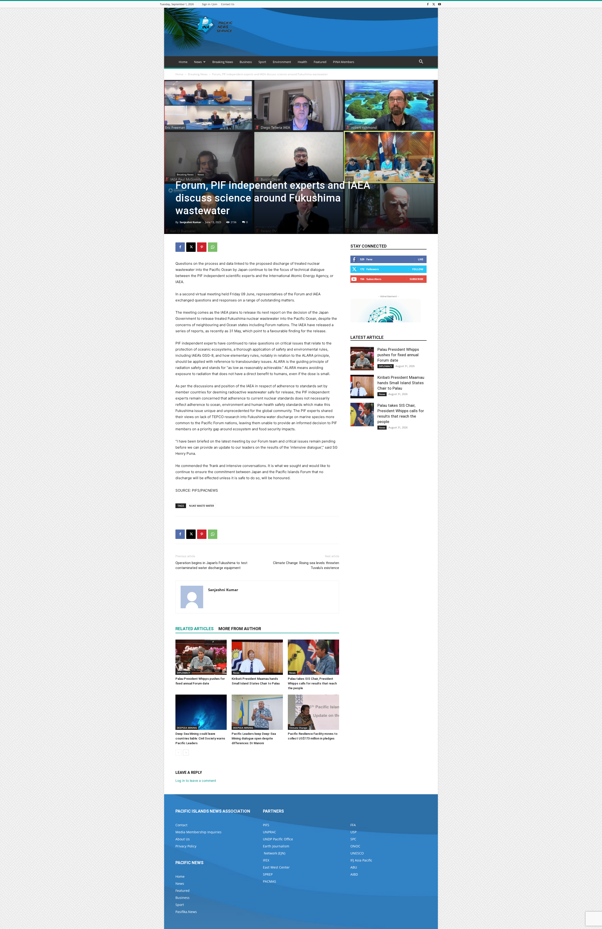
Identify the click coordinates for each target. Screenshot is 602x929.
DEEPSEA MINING (187, 727)
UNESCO (357, 853)
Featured (320, 62)
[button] (421, 62)
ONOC (355, 846)
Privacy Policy (185, 846)
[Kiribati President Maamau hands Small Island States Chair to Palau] (257, 657)
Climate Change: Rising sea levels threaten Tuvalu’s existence (306, 565)
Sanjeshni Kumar (190, 222)
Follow (417, 269)
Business (246, 62)
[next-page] (186, 752)
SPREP (268, 874)
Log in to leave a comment (195, 781)
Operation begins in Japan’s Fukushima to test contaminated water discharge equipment (211, 565)
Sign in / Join (209, 4)
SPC (353, 839)
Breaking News (222, 62)
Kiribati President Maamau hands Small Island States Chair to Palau (400, 383)
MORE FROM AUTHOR (239, 628)
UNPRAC (269, 832)
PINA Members (343, 62)
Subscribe (416, 279)
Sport (262, 62)
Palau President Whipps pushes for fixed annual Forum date (398, 355)
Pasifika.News (186, 911)
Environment (282, 62)
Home (183, 62)
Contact (181, 825)
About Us (182, 839)
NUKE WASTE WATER (201, 505)
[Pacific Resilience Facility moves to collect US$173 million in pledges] (313, 712)
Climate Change (298, 727)
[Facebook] (427, 4)
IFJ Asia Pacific (361, 860)
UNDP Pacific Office (278, 839)
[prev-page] (178, 752)
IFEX (266, 860)
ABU (353, 867)
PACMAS (269, 881)
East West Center (276, 867)
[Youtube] (439, 4)
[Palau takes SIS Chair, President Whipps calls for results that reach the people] (313, 657)
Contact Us (227, 4)
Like (420, 259)
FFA (353, 825)
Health (302, 62)
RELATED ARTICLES (194, 628)
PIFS (266, 825)
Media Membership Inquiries (198, 832)
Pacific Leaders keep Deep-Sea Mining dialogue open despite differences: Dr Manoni (254, 738)
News (198, 62)
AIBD (354, 874)
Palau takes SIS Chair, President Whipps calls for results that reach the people (312, 683)
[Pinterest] (201, 247)
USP (353, 832)
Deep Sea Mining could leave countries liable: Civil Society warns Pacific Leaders (200, 738)
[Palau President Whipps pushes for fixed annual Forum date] (201, 657)
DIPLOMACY (183, 672)
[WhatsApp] (212, 247)
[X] (433, 4)
